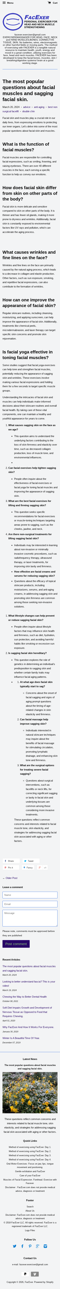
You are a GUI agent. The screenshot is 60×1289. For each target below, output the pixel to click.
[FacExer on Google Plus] (38, 1247)
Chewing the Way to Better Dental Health (24, 996)
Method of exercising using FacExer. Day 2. (30, 1151)
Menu (10, 2)
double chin (28, 111)
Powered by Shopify (44, 1282)
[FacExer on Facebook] (22, 1247)
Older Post (11, 878)
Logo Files (30, 1230)
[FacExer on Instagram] (45, 1247)
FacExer (29, 1282)
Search (30, 1206)
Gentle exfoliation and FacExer (30, 1171)
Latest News (30, 1059)
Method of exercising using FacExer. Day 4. (30, 1159)
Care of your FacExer (30, 1175)
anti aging (39, 107)
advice (26, 107)
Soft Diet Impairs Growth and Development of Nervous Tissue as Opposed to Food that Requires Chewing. (27, 1012)
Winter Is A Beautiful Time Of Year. (21, 1038)
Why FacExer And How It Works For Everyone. (28, 1027)
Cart (55, 2)
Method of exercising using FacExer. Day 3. (30, 1155)
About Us (30, 1211)
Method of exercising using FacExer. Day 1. (30, 1147)
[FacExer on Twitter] (14, 1247)
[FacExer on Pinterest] (30, 1247)
